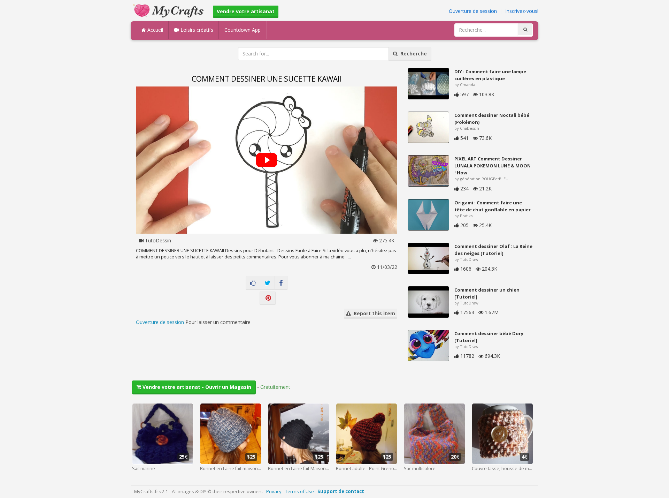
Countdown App (242, 30)
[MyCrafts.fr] (169, 10)
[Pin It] (268, 298)
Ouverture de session (473, 11)
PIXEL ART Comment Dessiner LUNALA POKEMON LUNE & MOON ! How (492, 166)
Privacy (274, 491)
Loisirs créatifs (196, 30)
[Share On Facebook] (281, 283)
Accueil (154, 30)
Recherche (412, 53)
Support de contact (340, 491)
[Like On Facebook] (253, 283)
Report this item (373, 313)
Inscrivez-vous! (521, 11)
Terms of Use (299, 491)
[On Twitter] (267, 283)
